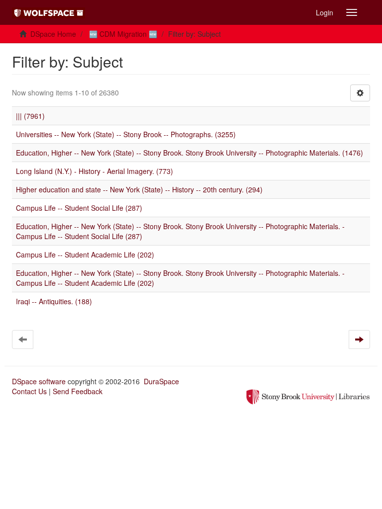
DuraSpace (161, 381)
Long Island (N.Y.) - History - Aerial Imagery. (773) (94, 171)
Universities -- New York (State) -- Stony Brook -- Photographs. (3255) (126, 134)
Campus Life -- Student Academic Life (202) (85, 254)
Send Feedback (77, 391)
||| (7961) (30, 116)
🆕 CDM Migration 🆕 (123, 34)
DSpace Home (53, 34)
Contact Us (29, 391)
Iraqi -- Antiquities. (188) (54, 301)
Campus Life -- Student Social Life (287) (79, 208)
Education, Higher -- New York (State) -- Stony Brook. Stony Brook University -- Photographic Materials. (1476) (189, 153)
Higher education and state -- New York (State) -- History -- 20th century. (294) (139, 189)
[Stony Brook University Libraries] (308, 396)
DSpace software (39, 381)
